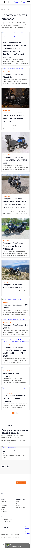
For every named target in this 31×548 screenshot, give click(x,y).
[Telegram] (5, 528)
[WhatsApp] (2, 528)
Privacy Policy (4, 534)
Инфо (3, 507)
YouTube (18, 505)
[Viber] (8, 528)
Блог (9, 9)
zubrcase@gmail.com (6, 519)
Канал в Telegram (20, 507)
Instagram (18, 502)
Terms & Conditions (15, 534)
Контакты (4, 511)
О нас (2, 509)
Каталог (3, 502)
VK (16, 503)
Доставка (4, 505)
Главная (3, 9)
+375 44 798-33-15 (6, 521)
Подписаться (20, 483)
